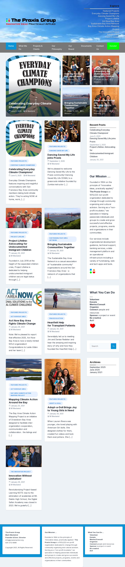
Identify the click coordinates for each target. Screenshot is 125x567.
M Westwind (30, 111)
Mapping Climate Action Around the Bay (23, 401)
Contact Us (100, 47)
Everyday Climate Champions (105, 13)
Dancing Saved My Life (108, 16)
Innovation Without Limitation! (20, 477)
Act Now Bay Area (110, 21)
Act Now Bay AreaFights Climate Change (22, 322)
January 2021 (96, 372)
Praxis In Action (112, 37)
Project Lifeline (112, 18)
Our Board (71, 47)
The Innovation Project (108, 32)
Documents (86, 46)
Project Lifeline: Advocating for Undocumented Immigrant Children (104, 73)
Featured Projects (111, 11)
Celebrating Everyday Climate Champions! (22, 171)
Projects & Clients (37, 47)
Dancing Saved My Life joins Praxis (74, 75)
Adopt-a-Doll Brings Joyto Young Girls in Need (104, 104)
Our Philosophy (57, 47)
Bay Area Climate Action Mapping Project (21, 394)
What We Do (23, 47)
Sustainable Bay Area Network (105, 23)
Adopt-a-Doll (113, 34)
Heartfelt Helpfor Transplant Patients (61, 324)
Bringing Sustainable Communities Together (75, 105)
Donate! (113, 46)
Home (11, 46)
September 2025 (98, 367)
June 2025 (95, 370)
